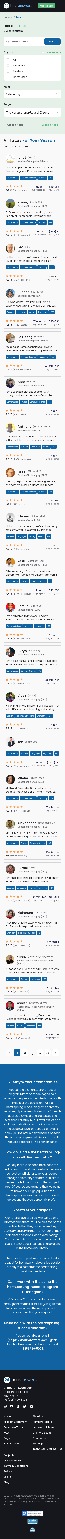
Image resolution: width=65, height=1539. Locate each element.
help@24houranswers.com (28, 1340)
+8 (39, 933)
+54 (51, 798)
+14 (51, 888)
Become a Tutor (13, 1427)
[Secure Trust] (32, 1521)
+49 (51, 267)
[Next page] (55, 1052)
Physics (24, 402)
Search (52, 41)
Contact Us (39, 1438)
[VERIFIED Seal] (32, 1530)
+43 (50, 222)
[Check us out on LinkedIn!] (18, 1406)
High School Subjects (26, 933)
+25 (44, 979)
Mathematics (12, 177)
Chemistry (41, 716)
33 (47, 1052)
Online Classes (41, 1432)
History (41, 536)
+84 (48, 536)
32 (40, 1052)
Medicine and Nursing (25, 716)
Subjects (9, 1455)
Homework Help (42, 1421)
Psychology (42, 312)
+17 (50, 581)
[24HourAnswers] (18, 6)
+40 (49, 843)
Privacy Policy (12, 1460)
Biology (10, 716)
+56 (48, 626)
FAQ (6, 1432)
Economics (42, 888)
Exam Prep (42, 267)
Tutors (17, 17)
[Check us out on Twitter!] (24, 1406)
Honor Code (11, 1443)
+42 (56, 753)
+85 (53, 446)
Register (9, 1438)
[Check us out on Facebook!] (11, 1406)
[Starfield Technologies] (32, 1513)
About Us (38, 1416)
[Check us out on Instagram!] (5, 1406)
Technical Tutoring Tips (47, 1449)
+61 (50, 177)
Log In (7, 1476)
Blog (6, 1482)
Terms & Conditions (16, 1466)
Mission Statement (15, 1421)
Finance (32, 888)
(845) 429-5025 (32, 1349)
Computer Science (28, 177)
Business (42, 177)
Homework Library (43, 1427)
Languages (21, 312)
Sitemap (37, 1443)
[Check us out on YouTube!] (31, 1406)
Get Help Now (46, 6)
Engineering (43, 357)
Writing (32, 312)
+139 (52, 312)
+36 (50, 716)
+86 (50, 491)
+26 (49, 402)
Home (7, 17)
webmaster (13, 1501)
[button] (32, 94)
